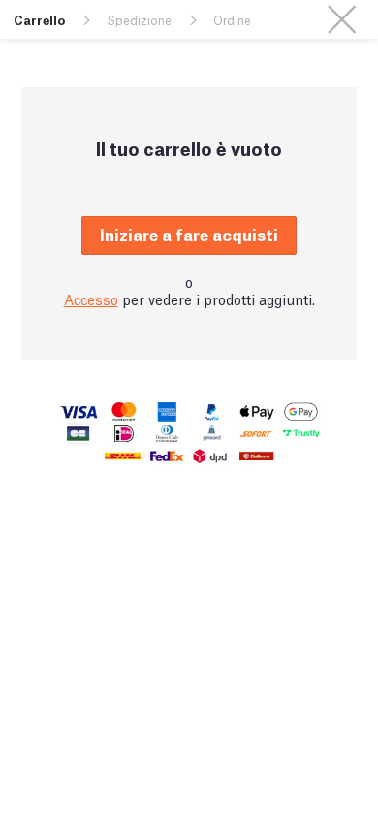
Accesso (91, 298)
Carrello (39, 20)
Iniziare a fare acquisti (189, 234)
